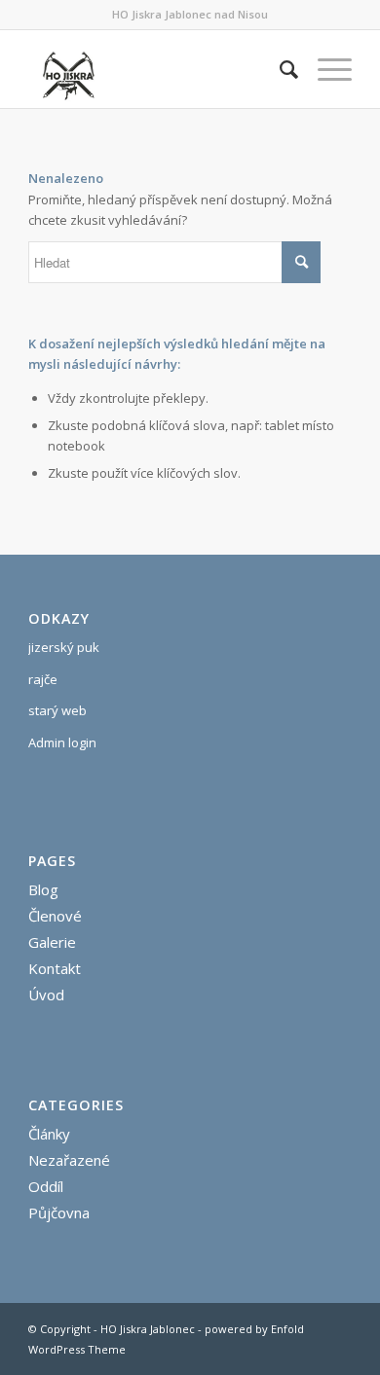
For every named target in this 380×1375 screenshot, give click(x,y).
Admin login (62, 742)
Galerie (52, 942)
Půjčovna (59, 1212)
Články (49, 1133)
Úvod (46, 994)
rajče (42, 679)
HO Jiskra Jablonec (147, 1328)
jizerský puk (63, 647)
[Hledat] (279, 69)
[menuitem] (279, 69)
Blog (43, 889)
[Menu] (325, 69)
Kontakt (54, 968)
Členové (55, 915)
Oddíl (45, 1186)
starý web (57, 710)
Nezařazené (69, 1160)
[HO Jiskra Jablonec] (157, 69)
